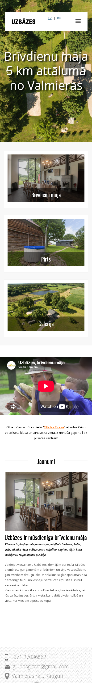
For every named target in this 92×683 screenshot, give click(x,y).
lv (50, 18)
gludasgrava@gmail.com (41, 666)
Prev (8, 71)
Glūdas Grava (54, 427)
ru (59, 18)
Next (83, 71)
